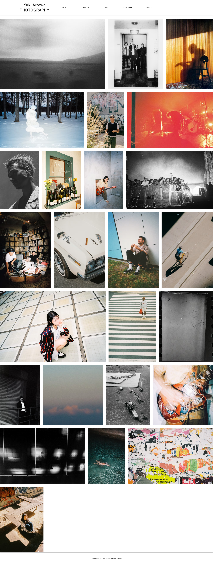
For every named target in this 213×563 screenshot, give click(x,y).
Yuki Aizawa (34, 5)
